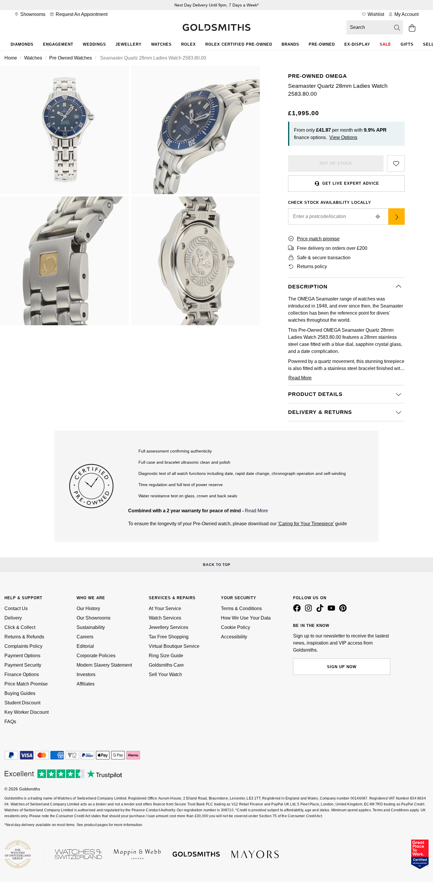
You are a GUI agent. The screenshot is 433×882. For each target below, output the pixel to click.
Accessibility (234, 636)
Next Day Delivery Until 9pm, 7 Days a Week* (216, 5)
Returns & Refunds (24, 636)
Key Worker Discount (26, 712)
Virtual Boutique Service (174, 646)
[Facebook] (298, 610)
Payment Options (22, 655)
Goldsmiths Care (166, 665)
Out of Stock (336, 163)
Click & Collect (19, 627)
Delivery (13, 617)
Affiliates (86, 683)
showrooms (32, 14)
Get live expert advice (350, 183)
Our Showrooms (93, 617)
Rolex (188, 44)
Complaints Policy (23, 646)
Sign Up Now (341, 667)
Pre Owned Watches (70, 57)
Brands (290, 44)
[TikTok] (321, 610)
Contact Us (16, 608)
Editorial (85, 646)
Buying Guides (19, 693)
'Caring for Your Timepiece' (306, 523)
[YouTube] (333, 610)
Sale (385, 44)
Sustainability (91, 627)
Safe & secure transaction (324, 257)
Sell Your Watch (165, 674)
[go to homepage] (216, 28)
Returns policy (312, 266)
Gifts (407, 44)
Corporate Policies (96, 655)
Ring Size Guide (166, 655)
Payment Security (22, 665)
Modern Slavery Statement (104, 665)
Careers (85, 636)
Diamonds (22, 44)
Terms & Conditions (241, 608)
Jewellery (128, 44)
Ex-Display (357, 44)
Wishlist (375, 14)
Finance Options (21, 674)
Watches (161, 44)
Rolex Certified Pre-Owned (238, 44)
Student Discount (22, 702)
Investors (86, 674)
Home (10, 57)
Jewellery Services (168, 627)
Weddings (94, 44)
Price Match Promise (26, 683)
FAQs (10, 721)
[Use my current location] (377, 216)
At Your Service (165, 608)
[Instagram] (310, 610)
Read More (256, 510)
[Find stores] (396, 216)
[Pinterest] (344, 610)
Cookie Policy (235, 627)
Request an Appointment (81, 14)
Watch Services (165, 617)
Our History (88, 608)
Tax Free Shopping (169, 636)
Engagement (58, 44)
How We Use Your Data (246, 617)
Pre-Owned (322, 44)
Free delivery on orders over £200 (332, 248)
